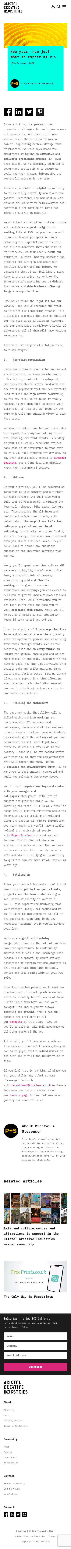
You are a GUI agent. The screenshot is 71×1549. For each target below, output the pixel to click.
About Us (9, 1410)
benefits (16, 1021)
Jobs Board (10, 1457)
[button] (64, 7)
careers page (19, 1095)
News (6, 1446)
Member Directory (14, 1483)
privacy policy (18, 1327)
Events (8, 1452)
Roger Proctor (21, 835)
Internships (11, 1462)
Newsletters (11, 1494)
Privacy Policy (13, 1420)
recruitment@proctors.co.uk (31, 1085)
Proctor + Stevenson (40, 83)
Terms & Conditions (16, 1425)
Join (6, 1415)
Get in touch (12, 1488)
